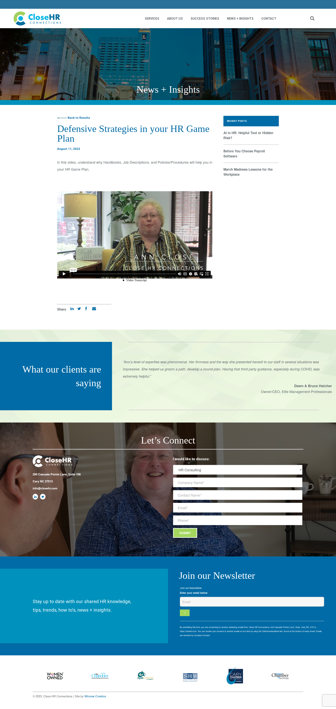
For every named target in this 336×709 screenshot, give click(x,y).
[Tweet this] (77, 309)
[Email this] (92, 309)
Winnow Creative (95, 696)
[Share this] (84, 309)
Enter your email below (194, 593)
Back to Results (78, 118)
